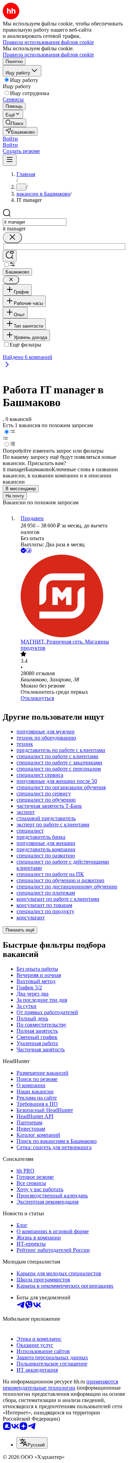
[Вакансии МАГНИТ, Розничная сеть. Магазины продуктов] (71, 597)
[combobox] (34, 222)
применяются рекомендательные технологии (60, 1385)
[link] (14, 123)
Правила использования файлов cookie (48, 55)
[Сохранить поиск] (10, 255)
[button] (10, 139)
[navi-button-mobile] (10, 160)
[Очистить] (12, 237)
